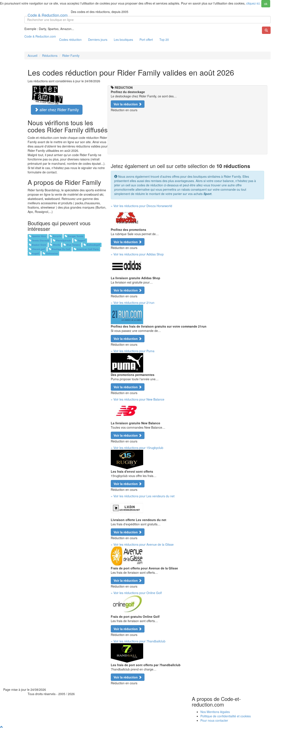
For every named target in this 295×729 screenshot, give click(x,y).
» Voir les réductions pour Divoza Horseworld (141, 206)
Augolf (35, 253)
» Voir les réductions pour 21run (132, 302)
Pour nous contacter (214, 720)
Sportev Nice (39, 236)
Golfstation (52, 253)
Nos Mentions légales (215, 712)
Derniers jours (97, 39)
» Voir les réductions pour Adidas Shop (137, 254)
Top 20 (164, 39)
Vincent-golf (38, 249)
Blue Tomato (73, 244)
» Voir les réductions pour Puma (132, 351)
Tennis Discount (40, 240)
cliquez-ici (253, 3)
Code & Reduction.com (48, 14)
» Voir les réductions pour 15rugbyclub (137, 447)
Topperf (82, 240)
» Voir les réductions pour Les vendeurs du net (142, 496)
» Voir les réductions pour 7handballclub (138, 641)
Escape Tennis (75, 236)
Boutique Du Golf (61, 249)
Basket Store (39, 244)
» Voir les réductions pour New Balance (137, 399)
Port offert (146, 39)
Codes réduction (70, 39)
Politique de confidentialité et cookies (225, 716)
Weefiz (56, 244)
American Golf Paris (88, 249)
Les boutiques (123, 39)
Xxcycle (57, 236)
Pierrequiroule (63, 240)
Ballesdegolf (93, 244)
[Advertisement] (187, 144)
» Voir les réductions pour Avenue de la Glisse (142, 544)
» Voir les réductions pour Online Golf (136, 593)
